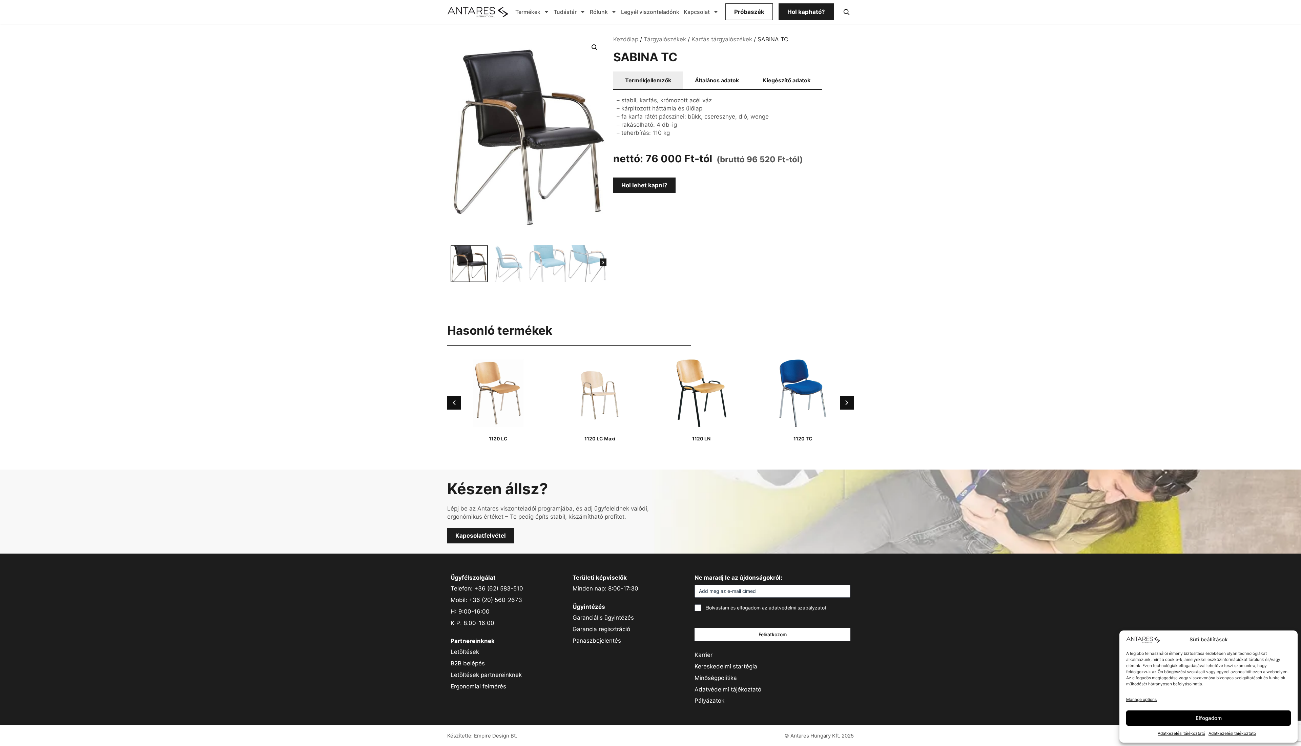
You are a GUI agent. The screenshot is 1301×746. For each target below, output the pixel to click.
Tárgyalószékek (665, 39)
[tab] (648, 80)
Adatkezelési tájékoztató (1181, 733)
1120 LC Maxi (599, 438)
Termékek (527, 11)
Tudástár (565, 11)
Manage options (1141, 699)
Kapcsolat (697, 11)
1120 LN (701, 438)
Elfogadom (1209, 718)
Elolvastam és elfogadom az (765, 607)
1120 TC (802, 438)
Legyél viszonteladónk (650, 11)
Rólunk (599, 11)
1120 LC (498, 438)
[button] (594, 47)
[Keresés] (846, 11)
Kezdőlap (625, 39)
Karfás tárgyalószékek (721, 39)
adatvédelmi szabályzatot (797, 607)
